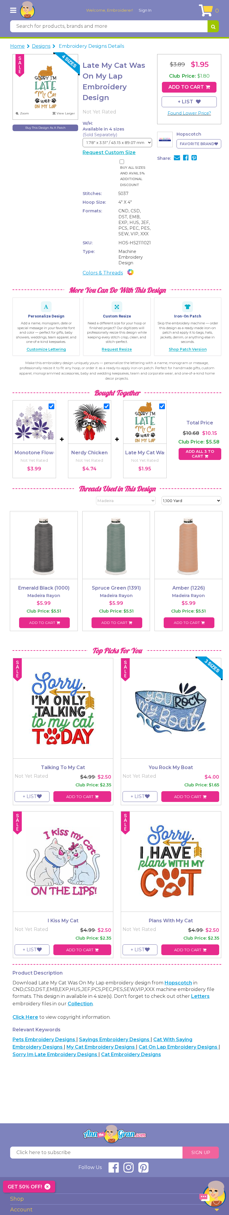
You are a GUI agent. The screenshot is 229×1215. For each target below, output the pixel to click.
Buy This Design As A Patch (45, 127)
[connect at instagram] (128, 1170)
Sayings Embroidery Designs (115, 1039)
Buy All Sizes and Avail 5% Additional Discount (133, 176)
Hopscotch (178, 983)
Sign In (145, 10)
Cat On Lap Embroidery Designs (179, 1047)
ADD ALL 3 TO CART (200, 453)
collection (80, 1004)
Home (17, 46)
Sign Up (200, 1152)
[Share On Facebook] (185, 158)
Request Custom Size (109, 152)
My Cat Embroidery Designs (101, 1047)
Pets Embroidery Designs (44, 1039)
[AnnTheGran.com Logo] (27, 10)
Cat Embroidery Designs (131, 1054)
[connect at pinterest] (143, 1170)
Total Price (199, 423)
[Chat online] (212, 1195)
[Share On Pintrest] (194, 158)
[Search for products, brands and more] (213, 26)
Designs (41, 46)
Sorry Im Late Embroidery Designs (55, 1054)
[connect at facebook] (114, 1170)
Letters (200, 996)
